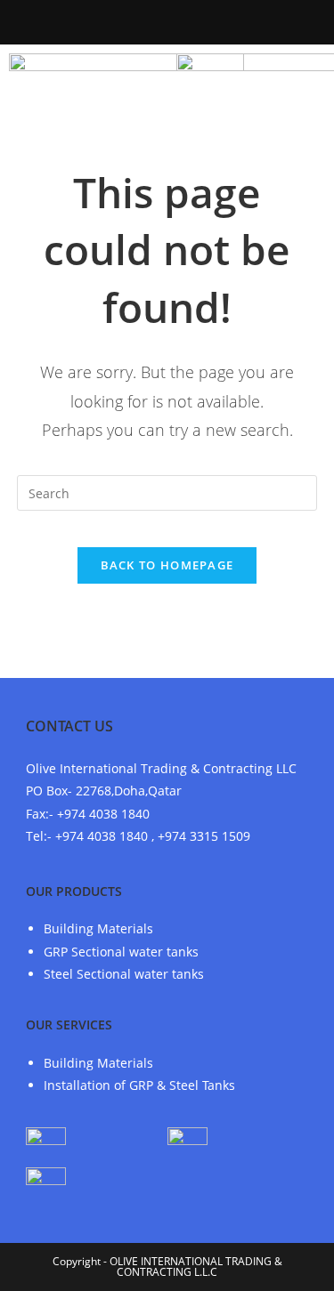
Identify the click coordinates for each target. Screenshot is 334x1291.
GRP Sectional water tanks (121, 951)
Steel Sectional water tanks (124, 973)
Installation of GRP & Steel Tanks (139, 1085)
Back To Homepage (167, 565)
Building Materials (98, 928)
